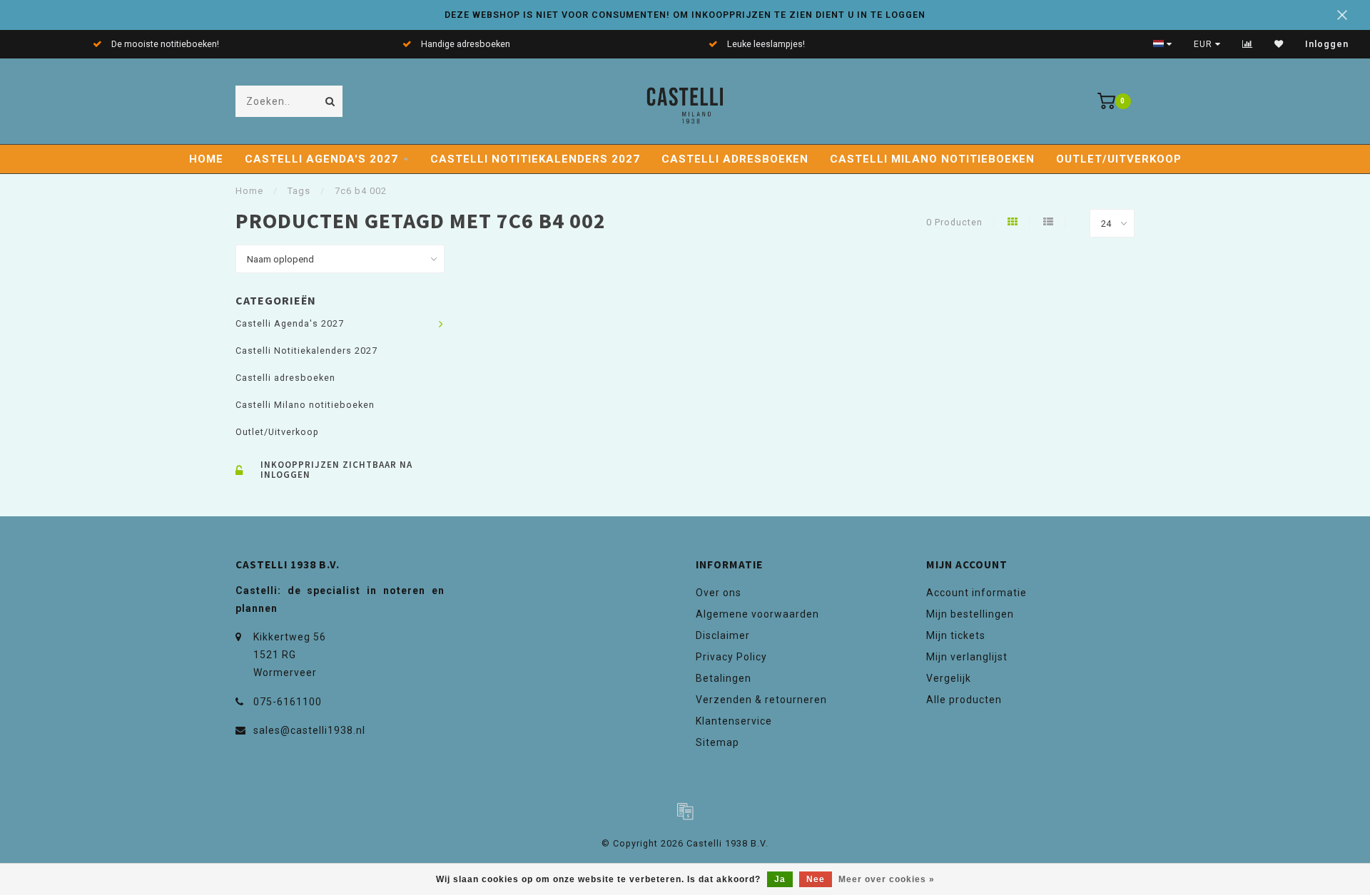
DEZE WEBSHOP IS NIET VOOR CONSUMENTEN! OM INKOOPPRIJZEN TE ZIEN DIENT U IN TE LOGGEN (685, 14)
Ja (780, 879)
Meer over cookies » (886, 879)
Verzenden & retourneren (761, 699)
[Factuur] (685, 811)
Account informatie (976, 592)
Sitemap (717, 742)
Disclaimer (723, 635)
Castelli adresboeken (734, 159)
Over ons (718, 592)
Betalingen (723, 678)
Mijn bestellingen (970, 614)
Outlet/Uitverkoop (1119, 159)
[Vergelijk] (1247, 44)
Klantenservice (734, 721)
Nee (815, 879)
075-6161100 (287, 701)
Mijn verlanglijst (967, 657)
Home (206, 159)
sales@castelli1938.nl (309, 730)
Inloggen (1327, 44)
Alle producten (964, 699)
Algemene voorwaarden (757, 614)
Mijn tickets (955, 635)
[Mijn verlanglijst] (1279, 44)
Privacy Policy (731, 657)
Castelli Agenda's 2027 (321, 159)
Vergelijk (948, 678)
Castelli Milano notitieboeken (932, 159)
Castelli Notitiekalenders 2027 (535, 159)
